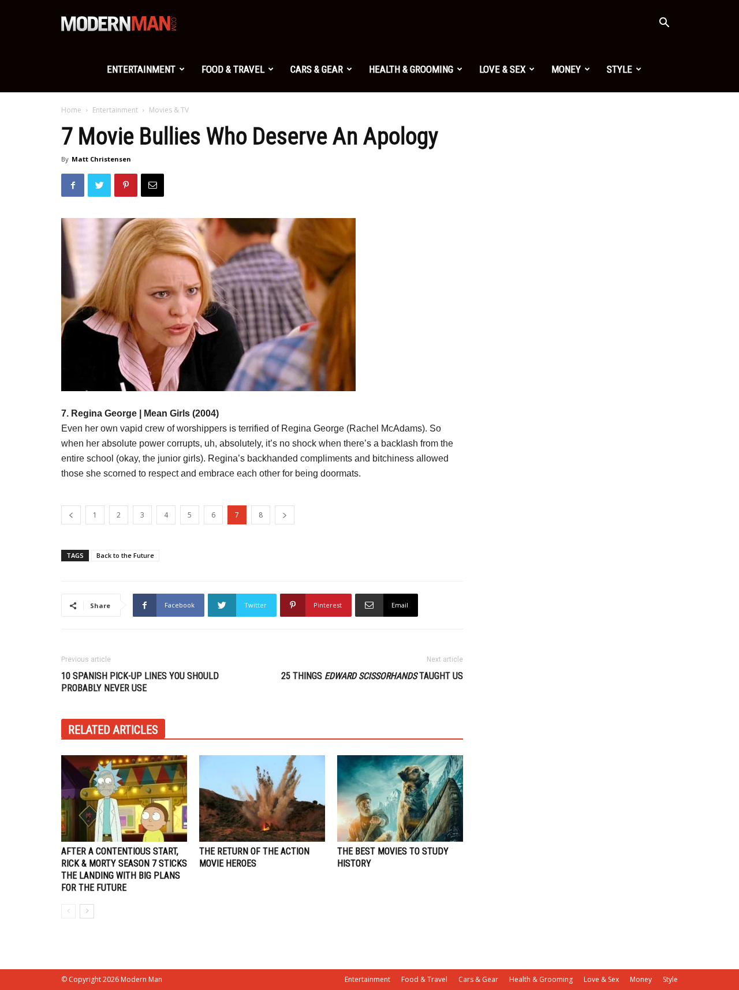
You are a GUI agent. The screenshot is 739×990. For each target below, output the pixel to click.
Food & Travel (232, 69)
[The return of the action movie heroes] (262, 798)
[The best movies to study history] (400, 798)
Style (619, 69)
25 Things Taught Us (372, 675)
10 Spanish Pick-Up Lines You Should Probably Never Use (140, 681)
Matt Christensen (101, 159)
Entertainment (141, 69)
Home (71, 110)
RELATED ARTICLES (113, 730)
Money (566, 69)
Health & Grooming (411, 69)
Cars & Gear (316, 69)
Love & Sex (502, 69)
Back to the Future (125, 555)
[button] (664, 23)
